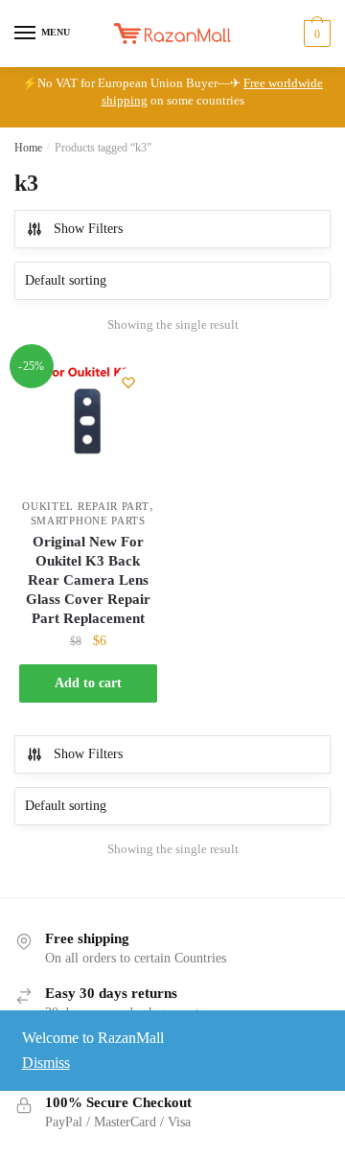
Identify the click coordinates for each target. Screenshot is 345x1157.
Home (28, 147)
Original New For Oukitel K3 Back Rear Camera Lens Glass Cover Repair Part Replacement (88, 580)
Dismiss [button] (46, 1062)
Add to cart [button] (88, 683)
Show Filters (88, 228)
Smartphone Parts (88, 520)
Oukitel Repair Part (85, 506)
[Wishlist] (128, 382)
